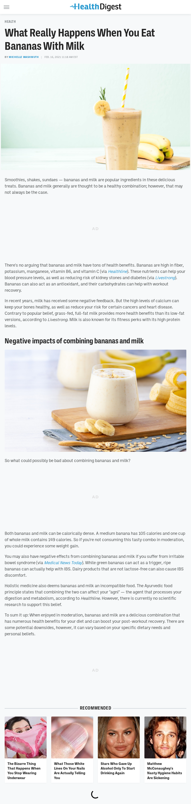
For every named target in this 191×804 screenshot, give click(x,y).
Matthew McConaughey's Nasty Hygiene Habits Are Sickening (164, 770)
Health (10, 21)
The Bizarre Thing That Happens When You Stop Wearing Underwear (24, 770)
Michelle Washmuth (24, 57)
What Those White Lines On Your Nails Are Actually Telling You (69, 770)
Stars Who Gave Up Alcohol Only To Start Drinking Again (118, 768)
